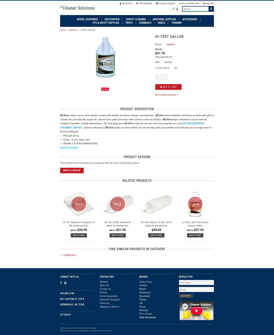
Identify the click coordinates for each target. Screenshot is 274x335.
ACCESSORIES (190, 19)
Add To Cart (79, 235)
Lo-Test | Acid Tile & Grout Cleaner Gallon (195, 224)
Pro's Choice (145, 313)
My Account (127, 3)
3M (141, 303)
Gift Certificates (145, 3)
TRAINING (176, 23)
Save (106, 89)
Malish (142, 288)
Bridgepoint (145, 292)
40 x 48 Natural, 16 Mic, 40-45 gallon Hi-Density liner (156, 224)
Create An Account (166, 3)
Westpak (143, 310)
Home (62, 30)
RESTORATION (112, 19)
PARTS (129, 23)
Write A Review (72, 170)
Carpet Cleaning (136, 19)
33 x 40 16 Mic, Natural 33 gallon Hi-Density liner (117, 224)
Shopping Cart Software (88, 330)
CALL (190, 3)
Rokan (142, 306)
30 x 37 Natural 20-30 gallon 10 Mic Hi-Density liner (79, 224)
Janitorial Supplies (164, 19)
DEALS (161, 23)
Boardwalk (144, 296)
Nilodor (143, 299)
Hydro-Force (145, 281)
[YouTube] (177, 8)
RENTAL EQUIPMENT (87, 19)
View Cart (210, 3)
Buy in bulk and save (165, 94)
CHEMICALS (145, 23)
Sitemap (65, 314)
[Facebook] (173, 8)
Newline (143, 285)
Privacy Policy (72, 330)
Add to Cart (169, 87)
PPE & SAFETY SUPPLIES (105, 23)
